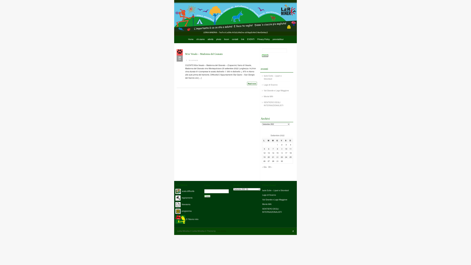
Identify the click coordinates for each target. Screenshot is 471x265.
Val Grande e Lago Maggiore (276, 90)
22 (277, 157)
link (242, 39)
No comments (193, 60)
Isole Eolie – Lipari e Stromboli (275, 190)
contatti (235, 39)
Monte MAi (268, 96)
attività (210, 39)
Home (190, 39)
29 (277, 161)
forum (226, 39)
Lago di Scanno (271, 84)
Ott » (270, 167)
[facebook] (293, 231)
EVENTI (250, 39)
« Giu (264, 167)
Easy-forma (221, 231)
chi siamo (200, 39)
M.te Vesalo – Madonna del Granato (204, 54)
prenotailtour (278, 39)
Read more (252, 83)
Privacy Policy (263, 39)
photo (218, 39)
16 (282, 153)
